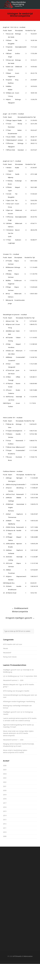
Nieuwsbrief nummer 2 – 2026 (13, 680)
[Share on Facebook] (4, 600)
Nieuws (5, 648)
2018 (4, 799)
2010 (4, 832)
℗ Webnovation (27, 956)
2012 (4, 824)
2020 (4, 790)
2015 (4, 811)
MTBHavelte (17, 956)
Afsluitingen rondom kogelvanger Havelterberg (19, 701)
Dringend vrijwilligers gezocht (20, 618)
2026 (4, 765)
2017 (4, 803)
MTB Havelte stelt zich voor (12, 644)
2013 (4, 820)
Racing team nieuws (10, 657)
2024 (4, 774)
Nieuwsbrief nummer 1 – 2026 (13, 740)
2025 (4, 770)
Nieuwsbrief (7, 653)
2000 (4, 836)
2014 (4, 815)
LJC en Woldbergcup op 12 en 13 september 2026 (20, 676)
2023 (4, 778)
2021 (4, 786)
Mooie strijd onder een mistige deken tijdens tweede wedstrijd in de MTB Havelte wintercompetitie (18, 733)
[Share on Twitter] (8, 600)
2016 (4, 807)
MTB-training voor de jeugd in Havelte (16, 691)
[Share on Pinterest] (15, 600)
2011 (4, 828)
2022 (4, 782)
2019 (4, 795)
